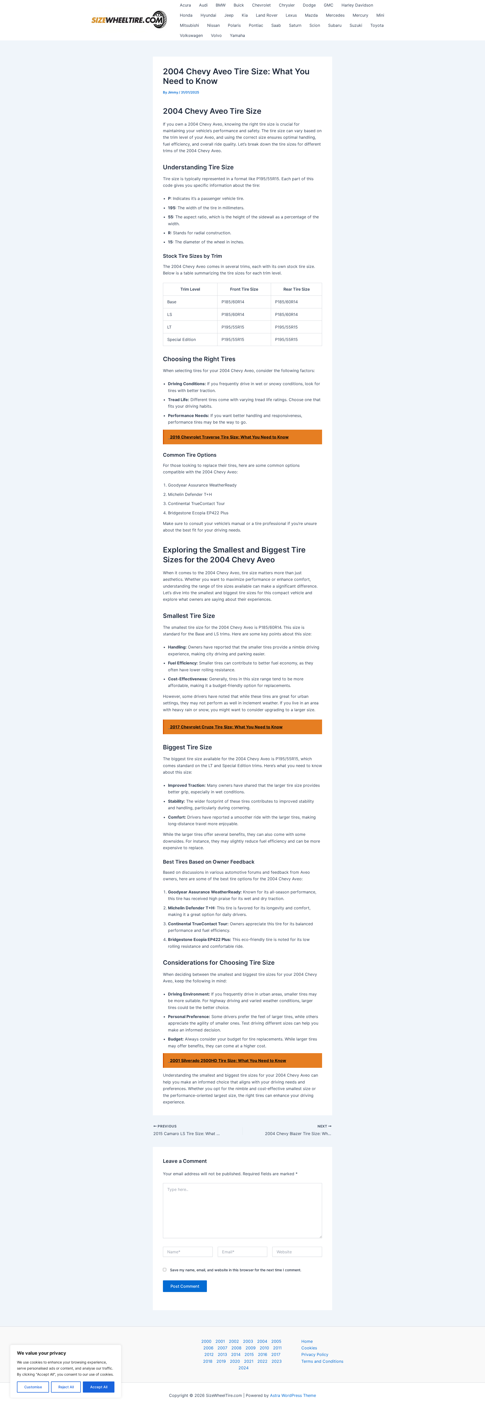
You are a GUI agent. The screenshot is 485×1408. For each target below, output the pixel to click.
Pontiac (256, 25)
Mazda (311, 15)
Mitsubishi (189, 25)
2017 (275, 1354)
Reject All (66, 1387)
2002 (234, 1341)
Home (307, 1341)
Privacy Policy (314, 1354)
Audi (203, 5)
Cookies (309, 1347)
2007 (222, 1347)
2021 (248, 1361)
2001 (220, 1341)
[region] (65, 1371)
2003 (248, 1341)
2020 (235, 1361)
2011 (277, 1347)
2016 (262, 1354)
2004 (262, 1341)
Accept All (98, 1387)
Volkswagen (191, 35)
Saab (276, 25)
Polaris (234, 25)
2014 (235, 1354)
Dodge (309, 5)
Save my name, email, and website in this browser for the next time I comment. (235, 1270)
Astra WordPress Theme (293, 1395)
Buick (239, 5)
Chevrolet (261, 5)
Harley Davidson (357, 5)
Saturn (295, 25)
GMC (328, 5)
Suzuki (356, 25)
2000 (206, 1341)
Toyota (377, 25)
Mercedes (335, 15)
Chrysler (287, 5)
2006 (208, 1347)
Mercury (360, 15)
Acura (185, 5)
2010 (264, 1347)
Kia (245, 15)
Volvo (216, 35)
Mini (380, 15)
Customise (33, 1387)
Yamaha (237, 35)
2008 (236, 1347)
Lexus (291, 15)
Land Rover (267, 15)
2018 (207, 1361)
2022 (262, 1361)
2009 (251, 1347)
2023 (277, 1361)
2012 (209, 1354)
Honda (186, 15)
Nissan (213, 25)
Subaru (335, 25)
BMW (221, 5)
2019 (221, 1361)
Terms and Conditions (322, 1361)
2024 (243, 1367)
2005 (276, 1341)
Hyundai (208, 15)
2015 (249, 1354)
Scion (314, 25)
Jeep (229, 15)
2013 (222, 1354)
